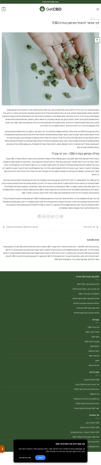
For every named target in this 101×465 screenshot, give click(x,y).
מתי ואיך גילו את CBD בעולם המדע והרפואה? (22, 227)
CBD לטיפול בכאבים (91, 379)
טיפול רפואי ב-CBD (92, 332)
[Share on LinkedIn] (39, 216)
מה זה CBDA (94, 394)
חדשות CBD (94, 346)
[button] (97, 9)
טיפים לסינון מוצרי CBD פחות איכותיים (85, 298)
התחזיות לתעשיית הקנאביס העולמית (86, 303)
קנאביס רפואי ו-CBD (91, 341)
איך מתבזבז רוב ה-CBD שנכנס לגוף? (85, 289)
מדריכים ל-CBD (94, 19)
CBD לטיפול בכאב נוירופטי (89, 427)
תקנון (97, 360)
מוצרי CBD (95, 336)
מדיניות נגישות (94, 355)
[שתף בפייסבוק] (57, 216)
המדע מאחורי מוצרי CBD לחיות (88, 284)
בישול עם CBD (93, 351)
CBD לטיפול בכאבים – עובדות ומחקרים (85, 432)
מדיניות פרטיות (94, 365)
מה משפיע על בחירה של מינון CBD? (86, 398)
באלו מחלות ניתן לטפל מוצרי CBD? (86, 389)
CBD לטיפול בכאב (92, 422)
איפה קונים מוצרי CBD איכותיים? (87, 308)
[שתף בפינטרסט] (44, 216)
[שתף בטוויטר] (53, 216)
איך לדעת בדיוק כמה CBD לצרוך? (87, 384)
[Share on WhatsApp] (62, 216)
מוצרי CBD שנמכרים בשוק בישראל (86, 408)
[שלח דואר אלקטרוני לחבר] (48, 216)
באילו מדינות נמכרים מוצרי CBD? (87, 403)
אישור (40, 457)
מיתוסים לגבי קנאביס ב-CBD (88, 293)
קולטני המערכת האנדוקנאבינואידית (86, 312)
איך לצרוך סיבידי (89, 227)
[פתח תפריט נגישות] (2, 449)
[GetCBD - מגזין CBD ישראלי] (50, 9)
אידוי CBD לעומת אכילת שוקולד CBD (85, 437)
